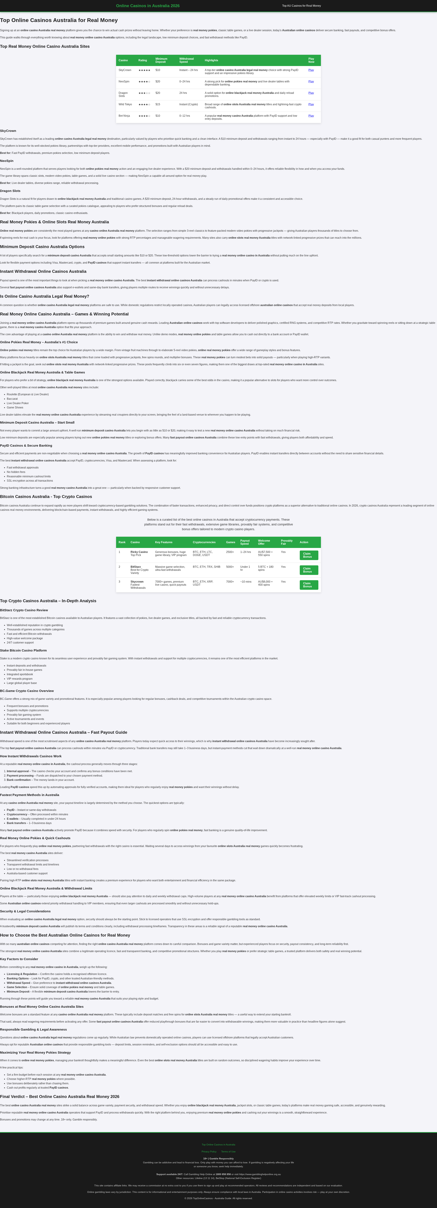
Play (311, 70)
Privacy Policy (209, 1151)
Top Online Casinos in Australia (218, 1144)
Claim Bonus (307, 555)
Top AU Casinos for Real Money (301, 5)
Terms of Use (228, 1151)
